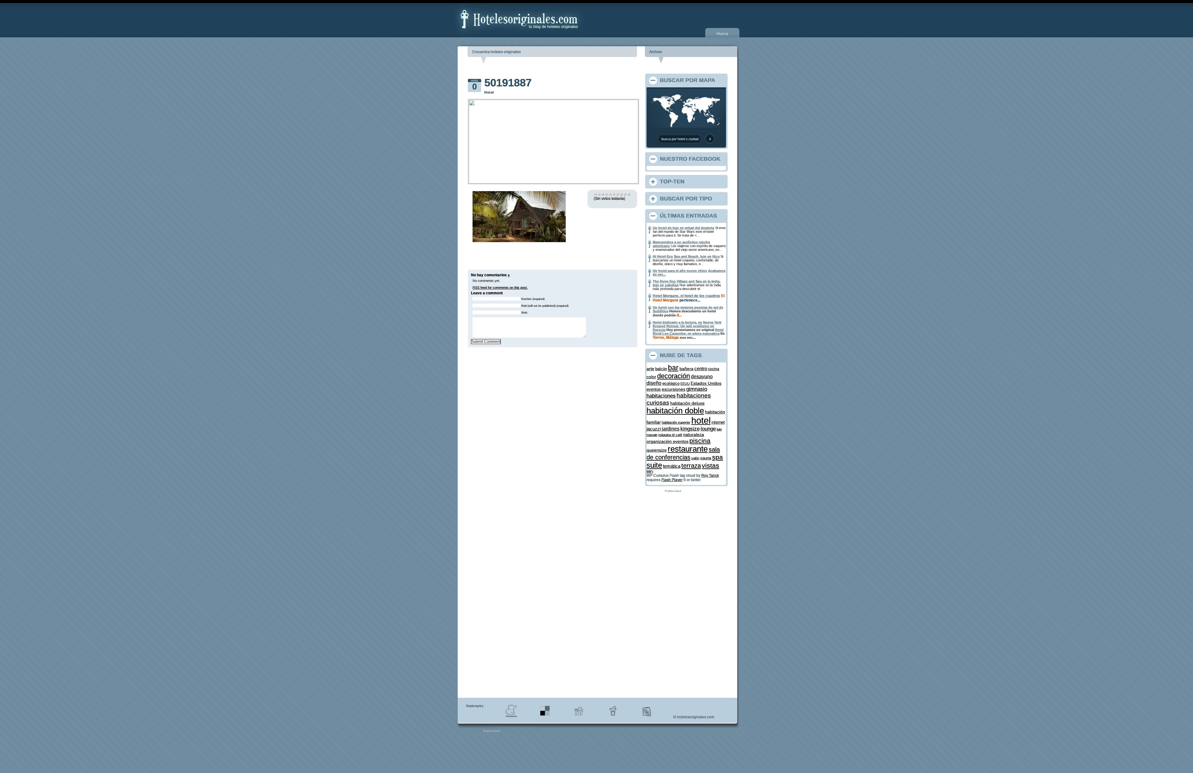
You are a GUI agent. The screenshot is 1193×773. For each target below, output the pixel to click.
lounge (708, 429)
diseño (654, 383)
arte (650, 368)
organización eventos (667, 441)
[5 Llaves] (610, 194)
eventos (654, 389)
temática (671, 466)
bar (673, 368)
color (651, 376)
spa (717, 457)
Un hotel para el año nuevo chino (680, 271)
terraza (691, 465)
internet (718, 422)
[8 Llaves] (622, 194)
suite (654, 465)
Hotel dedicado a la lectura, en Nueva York (687, 322)
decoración (673, 376)
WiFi (650, 471)
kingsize (690, 429)
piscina (700, 440)
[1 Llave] (595, 194)
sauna (705, 458)
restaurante (688, 448)
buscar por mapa (687, 80)
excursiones (673, 389)
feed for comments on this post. (500, 287)
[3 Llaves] (603, 194)
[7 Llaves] (618, 194)
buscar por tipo (686, 199)
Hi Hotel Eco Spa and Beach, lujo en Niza (686, 256)
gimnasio (696, 389)
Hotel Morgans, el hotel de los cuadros (686, 296)
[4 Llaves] (607, 194)
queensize (657, 450)
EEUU (685, 383)
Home (722, 33)
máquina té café (670, 435)
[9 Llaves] (625, 194)
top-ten (672, 181)
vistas (710, 465)
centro (700, 368)
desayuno (702, 376)
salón (695, 458)
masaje (652, 435)
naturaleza (693, 434)
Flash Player (672, 480)
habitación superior (676, 422)
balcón (661, 368)
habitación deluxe (687, 403)
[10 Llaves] (629, 194)
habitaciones (661, 396)
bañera (686, 368)
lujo (719, 429)
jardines (670, 428)
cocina (713, 369)
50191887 (508, 82)
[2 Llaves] (599, 194)
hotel (701, 420)
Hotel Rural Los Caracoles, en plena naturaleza (688, 331)
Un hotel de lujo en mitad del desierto (683, 228)
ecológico (670, 383)
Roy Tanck (710, 475)
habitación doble (675, 410)
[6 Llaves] (614, 194)
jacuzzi (654, 428)
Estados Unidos (706, 383)
